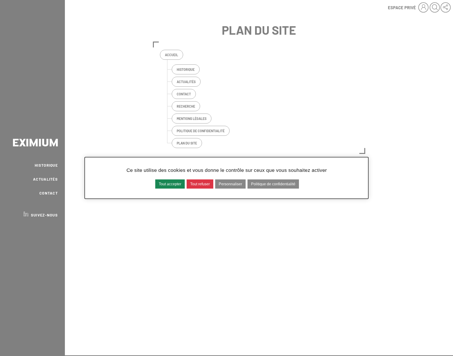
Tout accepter (170, 184)
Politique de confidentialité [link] (273, 184)
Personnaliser (230, 184)
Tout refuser (200, 184)
